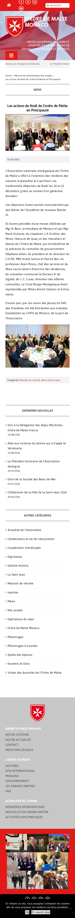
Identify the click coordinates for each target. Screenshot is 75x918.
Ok (27, 912)
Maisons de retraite (30, 380)
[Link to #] (9, 5)
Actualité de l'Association (24, 530)
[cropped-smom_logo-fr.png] (37, 17)
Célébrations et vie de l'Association (31, 539)
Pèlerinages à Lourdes (23, 645)
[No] (70, 908)
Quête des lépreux (20, 654)
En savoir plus (40, 912)
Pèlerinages (16, 637)
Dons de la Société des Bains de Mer (32, 479)
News (44, 380)
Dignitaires (15, 556)
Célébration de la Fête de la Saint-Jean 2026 (37, 492)
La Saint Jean (16, 574)
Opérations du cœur (21, 619)
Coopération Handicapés (24, 547)
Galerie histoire (18, 565)
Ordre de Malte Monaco (24, 628)
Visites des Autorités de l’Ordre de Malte (35, 672)
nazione (13, 592)
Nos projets (54, 380)
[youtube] (21, 8)
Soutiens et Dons (19, 663)
